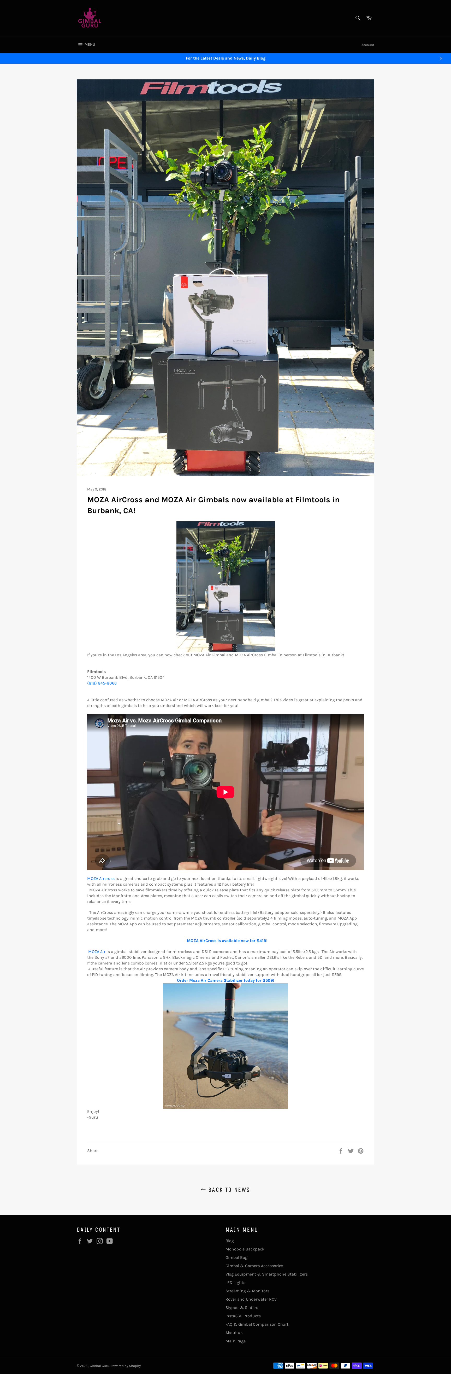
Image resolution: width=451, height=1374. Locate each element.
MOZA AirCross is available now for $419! (227, 940)
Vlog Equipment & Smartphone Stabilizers (266, 1274)
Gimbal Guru (99, 1366)
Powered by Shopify (126, 1366)
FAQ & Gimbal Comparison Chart (256, 1324)
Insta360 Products (243, 1315)
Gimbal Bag (236, 1257)
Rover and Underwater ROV (251, 1299)
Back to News (228, 1189)
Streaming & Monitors (247, 1290)
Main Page (235, 1340)
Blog (229, 1240)
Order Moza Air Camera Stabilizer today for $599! (225, 980)
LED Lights (235, 1282)
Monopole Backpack (244, 1249)
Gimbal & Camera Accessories (254, 1265)
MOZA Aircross (101, 878)
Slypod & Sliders (241, 1307)
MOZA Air (97, 951)
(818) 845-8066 (102, 683)
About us (233, 1332)
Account (367, 45)
